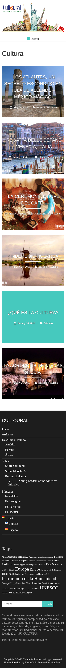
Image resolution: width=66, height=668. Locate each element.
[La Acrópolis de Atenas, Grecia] (33, 350)
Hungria (24, 574)
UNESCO (49, 587)
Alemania (12, 556)
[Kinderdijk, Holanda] (33, 237)
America (23, 556)
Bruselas (15, 561)
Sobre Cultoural (15, 465)
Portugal (6, 583)
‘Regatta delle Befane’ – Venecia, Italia (33, 143)
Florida (43, 570)
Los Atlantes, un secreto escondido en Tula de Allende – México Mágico (33, 87)
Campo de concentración (37, 561)
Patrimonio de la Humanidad (29, 578)
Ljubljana (39, 574)
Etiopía (58, 213)
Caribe (49, 561)
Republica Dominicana (42, 583)
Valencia (5, 593)
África (37, 213)
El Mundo (51, 107)
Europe (35, 569)
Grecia (49, 570)
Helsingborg (56, 570)
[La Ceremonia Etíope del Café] (33, 181)
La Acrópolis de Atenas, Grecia (34, 369)
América (40, 107)
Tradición (34, 588)
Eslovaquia (31, 564)
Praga (13, 583)
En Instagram (13, 501)
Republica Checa (23, 583)
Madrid (46, 574)
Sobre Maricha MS (16, 471)
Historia (7, 573)
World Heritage (17, 592)
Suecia (27, 589)
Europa (54, 157)
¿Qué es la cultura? (32, 312)
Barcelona (58, 557)
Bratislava (6, 560)
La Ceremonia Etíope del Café (34, 199)
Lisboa (32, 574)
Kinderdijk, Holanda (32, 256)
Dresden (16, 565)
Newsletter (11, 496)
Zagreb (28, 593)
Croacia (55, 560)
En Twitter (11, 512)
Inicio (5, 429)
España (50, 564)
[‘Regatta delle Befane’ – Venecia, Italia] (33, 124)
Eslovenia (40, 564)
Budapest (23, 560)
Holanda (16, 574)
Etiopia (11, 570)
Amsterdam (33, 557)
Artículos (48, 323)
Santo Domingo (17, 588)
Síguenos (7, 491)
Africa (4, 557)
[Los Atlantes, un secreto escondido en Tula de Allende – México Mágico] (33, 68)
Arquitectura (43, 557)
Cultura (7, 564)
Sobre (5, 461)
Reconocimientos (15, 476)
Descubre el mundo (14, 440)
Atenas (50, 557)
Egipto (22, 565)
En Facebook (13, 506)
